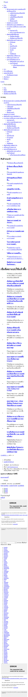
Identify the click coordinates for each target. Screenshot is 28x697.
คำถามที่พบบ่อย (8, 71)
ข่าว (5, 69)
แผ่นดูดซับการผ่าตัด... (14, 189)
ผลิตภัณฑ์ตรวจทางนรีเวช (17, 61)
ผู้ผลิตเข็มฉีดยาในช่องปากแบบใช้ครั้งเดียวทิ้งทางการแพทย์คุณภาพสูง (15, 449)
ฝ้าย (11, 44)
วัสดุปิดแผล (13, 53)
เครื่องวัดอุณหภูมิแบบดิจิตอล (17, 155)
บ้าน (5, 5)
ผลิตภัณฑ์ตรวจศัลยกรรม (13, 55)
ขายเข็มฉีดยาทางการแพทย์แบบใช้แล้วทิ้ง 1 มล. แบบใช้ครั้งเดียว (15, 434)
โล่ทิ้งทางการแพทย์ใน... (14, 253)
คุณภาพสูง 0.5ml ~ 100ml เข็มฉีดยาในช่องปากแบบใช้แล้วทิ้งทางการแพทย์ (15, 403)
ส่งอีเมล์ (3, 497)
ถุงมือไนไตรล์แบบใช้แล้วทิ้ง (17, 13)
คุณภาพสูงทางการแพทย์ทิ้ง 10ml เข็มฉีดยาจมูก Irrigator (15, 359)
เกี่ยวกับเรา (7, 77)
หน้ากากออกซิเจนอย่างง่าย (17, 32)
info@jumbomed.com (12, 467)
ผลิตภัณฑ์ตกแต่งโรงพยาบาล (14, 40)
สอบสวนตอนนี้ (5, 477)
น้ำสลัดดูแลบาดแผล (12, 75)
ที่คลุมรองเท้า (13, 21)
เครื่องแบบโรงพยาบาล (13, 57)
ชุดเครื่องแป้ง (13, 46)
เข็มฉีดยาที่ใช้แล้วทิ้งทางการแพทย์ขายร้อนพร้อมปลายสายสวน (14, 330)
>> (7, 455)
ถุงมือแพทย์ (13, 15)
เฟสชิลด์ (12, 19)
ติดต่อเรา (6, 79)
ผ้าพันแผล (12, 42)
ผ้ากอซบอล (13, 48)
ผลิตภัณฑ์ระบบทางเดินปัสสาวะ (15, 24)
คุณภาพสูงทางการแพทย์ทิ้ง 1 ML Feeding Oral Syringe (15, 388)
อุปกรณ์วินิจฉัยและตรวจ (13, 59)
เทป (11, 51)
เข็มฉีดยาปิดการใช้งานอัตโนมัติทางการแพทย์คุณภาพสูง (14, 345)
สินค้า (5, 7)
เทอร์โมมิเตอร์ (14, 63)
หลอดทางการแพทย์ (12, 22)
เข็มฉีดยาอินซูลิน (14, 36)
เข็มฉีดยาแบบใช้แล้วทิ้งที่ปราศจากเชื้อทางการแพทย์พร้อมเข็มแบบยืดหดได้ (15, 283)
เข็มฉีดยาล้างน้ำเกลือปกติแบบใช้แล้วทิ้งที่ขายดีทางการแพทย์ (15, 314)
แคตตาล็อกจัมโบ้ (8, 73)
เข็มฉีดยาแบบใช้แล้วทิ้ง (16, 38)
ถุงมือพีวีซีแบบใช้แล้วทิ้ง (16, 17)
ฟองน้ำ (12, 50)
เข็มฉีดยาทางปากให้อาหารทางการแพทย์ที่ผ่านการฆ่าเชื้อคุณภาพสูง (15, 419)
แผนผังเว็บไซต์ (13, 485)
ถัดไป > (5, 455)
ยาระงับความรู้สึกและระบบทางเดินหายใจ (15, 118)
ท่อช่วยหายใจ (13, 30)
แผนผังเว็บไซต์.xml (9, 462)
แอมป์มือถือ (21, 485)
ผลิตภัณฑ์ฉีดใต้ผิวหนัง (13, 34)
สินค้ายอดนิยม (4, 485)
